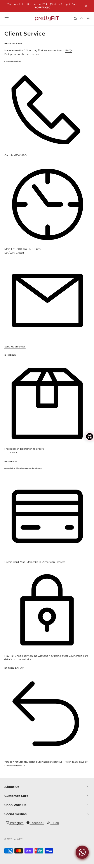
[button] (6, 18)
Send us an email (15, 346)
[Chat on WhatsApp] (82, 852)
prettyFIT (17, 839)
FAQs (68, 50)
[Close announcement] (86, 5)
